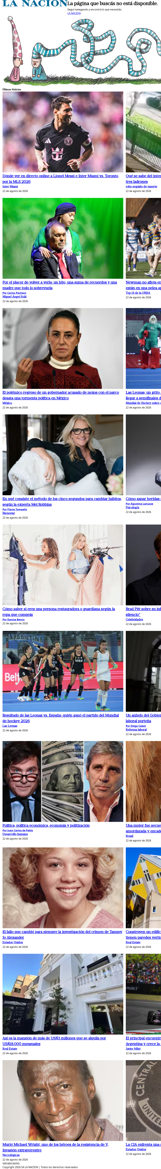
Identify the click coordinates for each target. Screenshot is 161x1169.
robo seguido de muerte (141, 186)
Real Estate (133, 942)
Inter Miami (10, 186)
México (7, 403)
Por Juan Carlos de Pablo (18, 830)
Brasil (129, 836)
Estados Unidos (13, 942)
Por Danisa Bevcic (14, 619)
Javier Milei (133, 1049)
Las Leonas (10, 726)
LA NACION (74, 13)
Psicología (132, 507)
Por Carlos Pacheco (14, 293)
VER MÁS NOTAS (11, 1163)
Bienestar (9, 513)
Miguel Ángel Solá (14, 296)
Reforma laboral (136, 729)
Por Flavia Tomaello (15, 509)
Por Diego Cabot (136, 726)
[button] (63, 132)
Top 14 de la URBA (138, 293)
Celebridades (134, 619)
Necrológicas (11, 1155)
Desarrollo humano (15, 834)
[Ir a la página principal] (35, 5)
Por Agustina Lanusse (139, 503)
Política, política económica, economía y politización (46, 826)
